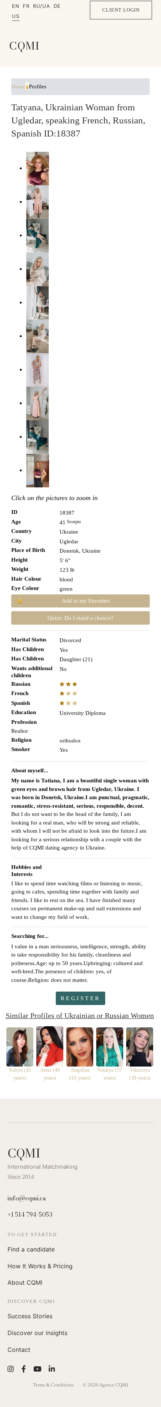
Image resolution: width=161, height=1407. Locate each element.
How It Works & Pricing (40, 1266)
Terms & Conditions (53, 1385)
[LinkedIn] (52, 1368)
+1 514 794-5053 (29, 1214)
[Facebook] (23, 1368)
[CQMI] (24, 46)
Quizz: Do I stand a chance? (80, 618)
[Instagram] (10, 1368)
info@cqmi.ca (26, 1198)
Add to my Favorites (86, 601)
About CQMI (24, 1282)
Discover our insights (37, 1333)
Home (18, 86)
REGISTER (81, 998)
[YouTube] (37, 1368)
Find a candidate (31, 1249)
